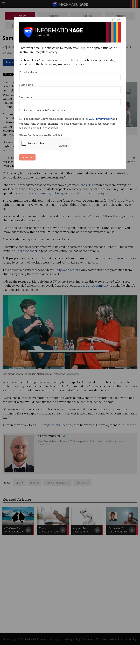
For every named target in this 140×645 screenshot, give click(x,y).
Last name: (26, 97)
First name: (26, 84)
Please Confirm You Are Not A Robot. (41, 135)
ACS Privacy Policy (100, 118)
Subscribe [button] (27, 157)
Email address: (28, 72)
